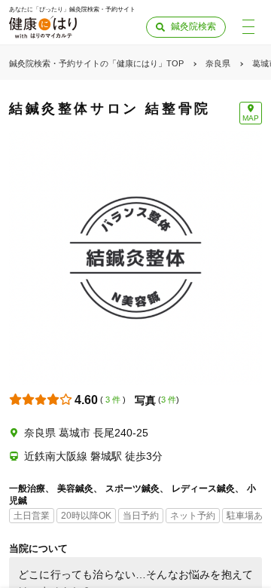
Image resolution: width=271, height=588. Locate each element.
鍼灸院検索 (193, 26)
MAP (250, 118)
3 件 (112, 399)
